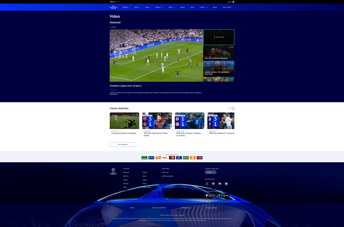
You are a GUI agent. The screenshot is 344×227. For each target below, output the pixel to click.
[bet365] (186, 157)
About (145, 183)
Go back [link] (114, 27)
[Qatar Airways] (200, 157)
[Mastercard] (172, 157)
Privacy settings (211, 208)
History (145, 180)
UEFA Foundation (167, 176)
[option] (218, 37)
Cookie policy (185, 208)
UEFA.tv (125, 176)
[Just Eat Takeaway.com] (193, 157)
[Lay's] (158, 157)
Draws (125, 180)
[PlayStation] (151, 157)
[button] (159, 7)
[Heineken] (144, 157)
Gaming (125, 183)
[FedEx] (165, 157)
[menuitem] (126, 7)
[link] (125, 7)
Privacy (132, 208)
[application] (156, 55)
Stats (125, 187)
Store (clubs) (147, 187)
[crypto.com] (179, 157)
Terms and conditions (159, 208)
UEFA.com (165, 172)
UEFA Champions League (113, 7)
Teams (145, 172)
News (144, 176)
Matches (126, 172)
